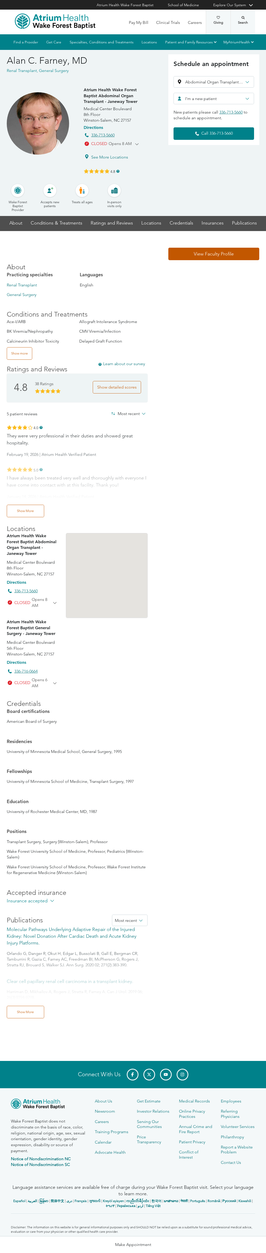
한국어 (156, 1201)
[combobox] (214, 98)
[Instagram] (182, 1074)
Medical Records (194, 1101)
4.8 (112, 171)
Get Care (53, 42)
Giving (218, 22)
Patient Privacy (192, 1141)
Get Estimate (149, 1101)
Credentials (181, 223)
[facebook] (132, 1074)
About (15, 223)
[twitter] (149, 1074)
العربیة (32, 1201)
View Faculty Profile (214, 254)
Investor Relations (153, 1111)
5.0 (36, 470)
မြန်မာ (43, 1201)
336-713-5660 (103, 135)
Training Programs (111, 1131)
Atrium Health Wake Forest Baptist (125, 5)
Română (214, 1201)
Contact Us (231, 1162)
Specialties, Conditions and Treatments (102, 42)
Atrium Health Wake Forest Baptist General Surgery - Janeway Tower (31, 627)
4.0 (36, 427)
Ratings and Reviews (112, 223)
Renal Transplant (22, 285)
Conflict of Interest (188, 1154)
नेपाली (184, 1201)
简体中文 (57, 1201)
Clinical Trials (168, 22)
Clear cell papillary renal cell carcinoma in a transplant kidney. (70, 981)
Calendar (103, 1142)
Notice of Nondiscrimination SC (40, 1164)
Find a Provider (26, 42)
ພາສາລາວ (171, 1201)
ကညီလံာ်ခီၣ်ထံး (137, 1201)
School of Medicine (183, 5)
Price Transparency (149, 1139)
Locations (149, 42)
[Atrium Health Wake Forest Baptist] (55, 21)
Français (81, 1201)
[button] (214, 82)
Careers (195, 22)
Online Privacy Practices (192, 1114)
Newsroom (105, 1111)
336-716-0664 (26, 671)
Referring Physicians (230, 1114)
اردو (140, 1206)
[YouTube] (166, 1074)
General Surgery (21, 294)
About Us (103, 1101)
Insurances (213, 223)
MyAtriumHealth (236, 42)
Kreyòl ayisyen (113, 1201)
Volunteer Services (238, 1126)
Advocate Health (110, 1152)
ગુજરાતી (95, 1201)
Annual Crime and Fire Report (195, 1129)
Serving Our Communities (149, 1124)
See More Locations (109, 157)
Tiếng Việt (153, 1206)
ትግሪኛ (110, 1206)
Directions (93, 127)
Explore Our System (229, 5)
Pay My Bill (138, 22)
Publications (244, 223)
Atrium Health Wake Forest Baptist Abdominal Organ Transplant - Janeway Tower (110, 95)
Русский (229, 1201)
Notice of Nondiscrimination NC (41, 1158)
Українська (126, 1206)
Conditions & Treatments (56, 223)
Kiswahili (244, 1201)
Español (19, 1201)
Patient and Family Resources (189, 42)
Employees (231, 1101)
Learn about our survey (124, 363)
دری (69, 1201)
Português (197, 1201)
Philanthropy (232, 1136)
